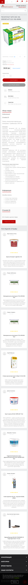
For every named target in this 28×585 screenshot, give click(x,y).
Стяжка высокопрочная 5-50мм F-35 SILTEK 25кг (14, 376)
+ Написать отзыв (9, 222)
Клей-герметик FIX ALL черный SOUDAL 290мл (14, 497)
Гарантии (10, 102)
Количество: (6, 73)
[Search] (25, 10)
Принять (15, 582)
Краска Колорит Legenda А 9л (14, 256)
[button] (11, 2)
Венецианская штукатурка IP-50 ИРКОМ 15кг (14, 296)
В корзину (14, 80)
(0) (14, 56)
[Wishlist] (20, 57)
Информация (6, 114)
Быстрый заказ (14, 85)
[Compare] (24, 57)
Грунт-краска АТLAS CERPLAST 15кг (14, 414)
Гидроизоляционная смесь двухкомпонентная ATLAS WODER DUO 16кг (14, 457)
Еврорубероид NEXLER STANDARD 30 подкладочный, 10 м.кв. (14, 538)
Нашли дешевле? (16, 68)
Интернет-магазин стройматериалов (9, 14)
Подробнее (16, 577)
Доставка (10, 96)
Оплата (10, 89)
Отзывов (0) (5, 117)
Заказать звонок (22, 7)
